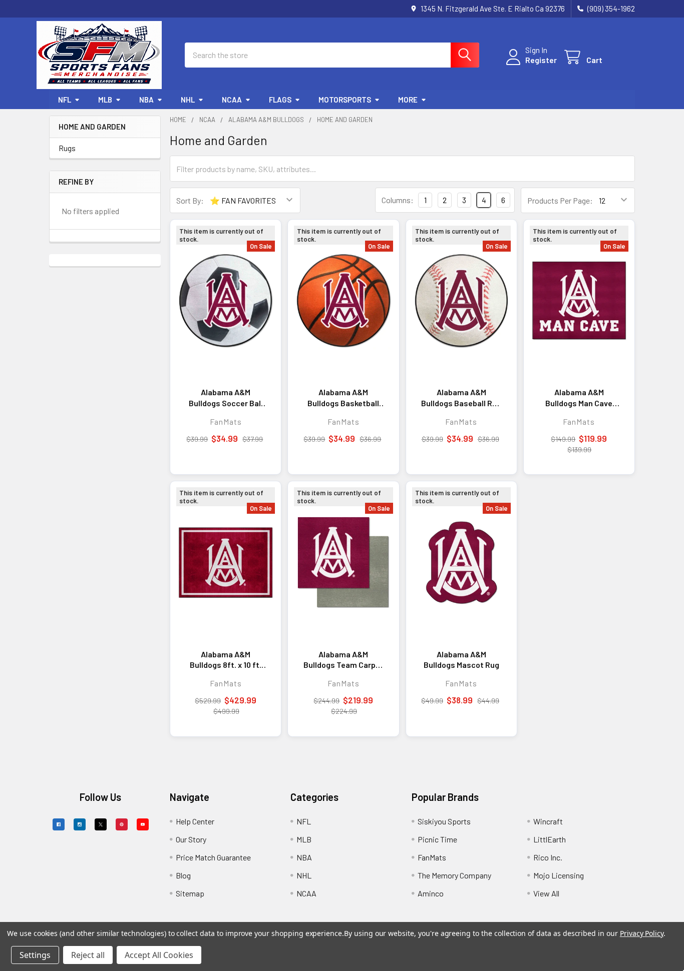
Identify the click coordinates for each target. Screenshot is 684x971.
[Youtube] (143, 824)
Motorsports (344, 99)
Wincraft (548, 821)
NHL (188, 99)
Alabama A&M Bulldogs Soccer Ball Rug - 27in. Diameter (226, 397)
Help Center (195, 821)
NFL (64, 99)
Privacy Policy (641, 933)
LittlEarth (549, 839)
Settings (35, 954)
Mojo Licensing (558, 875)
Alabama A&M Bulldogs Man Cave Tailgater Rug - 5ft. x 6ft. (579, 397)
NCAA (232, 99)
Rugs (67, 148)
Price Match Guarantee (213, 857)
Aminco (431, 893)
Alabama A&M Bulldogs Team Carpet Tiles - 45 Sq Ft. (343, 659)
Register (541, 60)
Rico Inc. (547, 857)
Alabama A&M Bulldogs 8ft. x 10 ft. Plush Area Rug (225, 659)
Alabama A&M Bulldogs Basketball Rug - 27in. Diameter (343, 397)
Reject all (88, 954)
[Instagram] (80, 824)
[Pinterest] (122, 824)
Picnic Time (437, 839)
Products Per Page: (560, 200)
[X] (101, 824)
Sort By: (190, 200)
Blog (183, 875)
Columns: (398, 200)
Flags (280, 99)
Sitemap (190, 893)
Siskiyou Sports (444, 821)
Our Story (191, 839)
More (408, 99)
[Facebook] (59, 824)
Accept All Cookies (159, 954)
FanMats (432, 857)
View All (546, 893)
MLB (105, 99)
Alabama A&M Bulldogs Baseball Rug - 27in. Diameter (461, 397)
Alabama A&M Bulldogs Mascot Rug (461, 659)
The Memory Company (454, 875)
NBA (146, 99)
